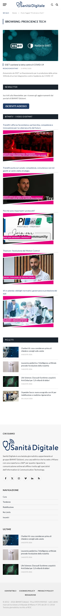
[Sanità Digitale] (31, 4)
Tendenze (7, 502)
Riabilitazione (8, 507)
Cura (5, 497)
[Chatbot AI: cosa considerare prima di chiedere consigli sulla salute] (11, 352)
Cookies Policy (27, 591)
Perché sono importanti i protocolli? (19, 211)
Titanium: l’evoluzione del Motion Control (21, 250)
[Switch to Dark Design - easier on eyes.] (52, 4)
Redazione (30, 595)
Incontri (6, 517)
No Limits (7, 512)
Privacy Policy (46, 591)
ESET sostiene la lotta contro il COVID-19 (24, 64)
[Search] (56, 4)
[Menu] (5, 4)
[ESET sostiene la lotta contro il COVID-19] (30, 45)
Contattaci (10, 591)
